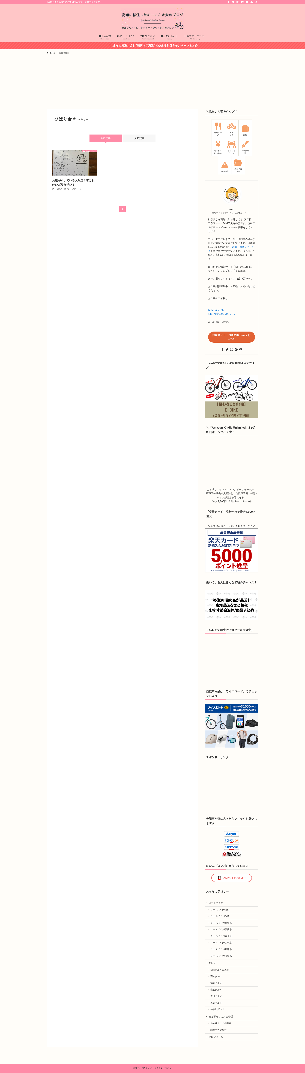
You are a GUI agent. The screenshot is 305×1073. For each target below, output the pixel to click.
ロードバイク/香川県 (221, 936)
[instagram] (237, 2)
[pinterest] (242, 2)
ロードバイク (215, 902)
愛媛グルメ (216, 989)
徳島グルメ (216, 983)
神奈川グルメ (217, 1009)
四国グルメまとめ (219, 970)
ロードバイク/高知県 (221, 923)
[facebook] (228, 2)
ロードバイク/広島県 (221, 942)
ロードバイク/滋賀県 (221, 956)
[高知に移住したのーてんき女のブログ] (152, 18)
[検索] (256, 2)
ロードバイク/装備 (219, 910)
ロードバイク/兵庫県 (221, 949)
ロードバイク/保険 (219, 916)
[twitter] (233, 2)
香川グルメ (216, 996)
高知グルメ (216, 976)
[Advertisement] (152, 83)
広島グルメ (216, 1003)
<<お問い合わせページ (223, 314)
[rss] (251, 2)
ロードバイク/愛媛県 (221, 929)
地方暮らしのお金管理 (220, 1016)
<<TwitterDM (217, 310)
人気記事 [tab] (139, 138)
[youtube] (247, 2)
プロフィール (215, 1036)
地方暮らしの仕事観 (220, 1023)
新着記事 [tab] (105, 138)
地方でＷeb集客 (218, 1030)
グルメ (212, 963)
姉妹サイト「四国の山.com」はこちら (232, 337)
